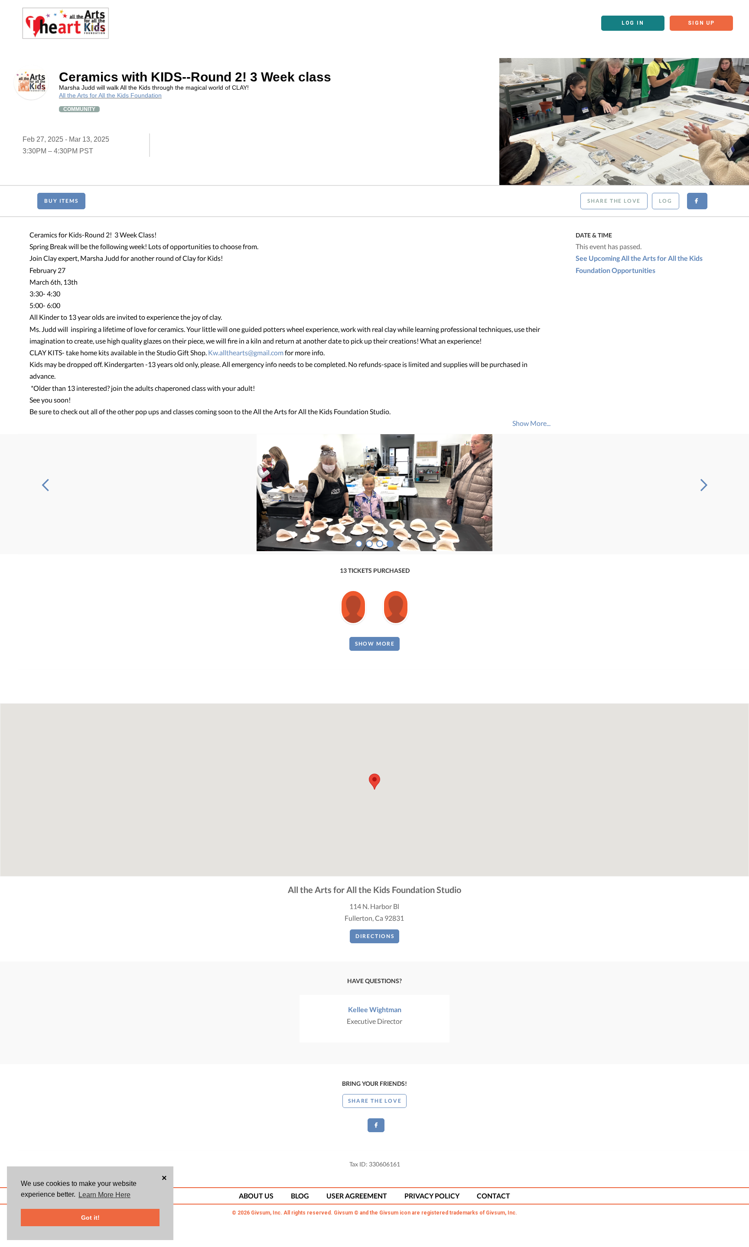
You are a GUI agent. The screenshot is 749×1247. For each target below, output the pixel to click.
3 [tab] (379, 543)
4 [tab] (390, 543)
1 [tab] (358, 543)
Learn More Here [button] (104, 1194)
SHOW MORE (375, 643)
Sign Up (701, 23)
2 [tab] (369, 543)
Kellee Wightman (374, 1009)
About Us (256, 1196)
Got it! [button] (90, 1217)
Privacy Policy (431, 1196)
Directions (374, 936)
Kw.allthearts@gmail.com (245, 352)
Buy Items (61, 201)
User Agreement (356, 1196)
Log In (633, 23)
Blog (300, 1196)
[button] (374, 781)
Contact (493, 1196)
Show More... (531, 423)
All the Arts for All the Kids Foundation (110, 95)
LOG (665, 201)
